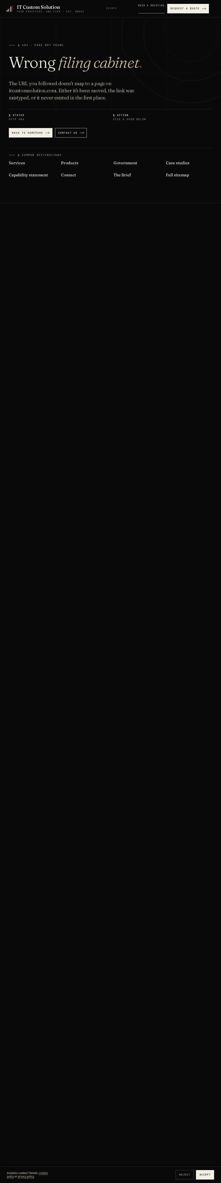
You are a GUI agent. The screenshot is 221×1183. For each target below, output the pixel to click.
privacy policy (26, 1176)
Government (125, 162)
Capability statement (28, 174)
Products (69, 162)
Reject (184, 1174)
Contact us (68, 132)
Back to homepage (27, 132)
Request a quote (185, 8)
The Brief (122, 174)
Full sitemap (177, 174)
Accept (205, 1174)
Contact (68, 174)
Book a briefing (151, 5)
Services (17, 162)
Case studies (177, 162)
